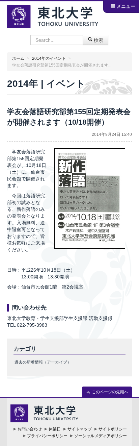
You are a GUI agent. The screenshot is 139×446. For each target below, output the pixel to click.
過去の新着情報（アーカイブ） (43, 362)
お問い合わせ (30, 429)
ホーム (18, 58)
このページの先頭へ (109, 392)
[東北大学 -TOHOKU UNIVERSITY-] (53, 15)
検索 (97, 39)
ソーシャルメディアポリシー (100, 435)
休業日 (55, 429)
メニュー (125, 6)
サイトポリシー (113, 429)
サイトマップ (79, 429)
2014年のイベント (49, 58)
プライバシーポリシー (47, 435)
